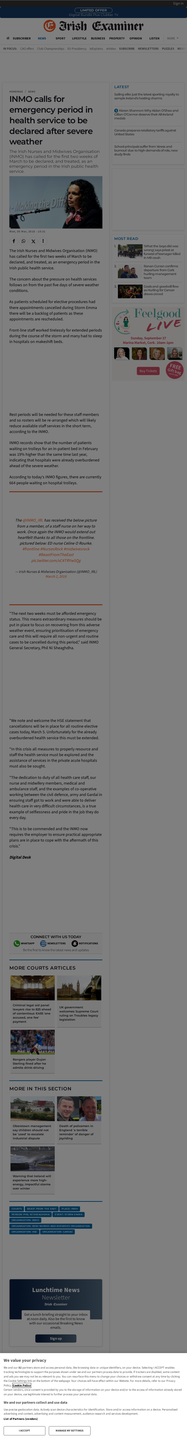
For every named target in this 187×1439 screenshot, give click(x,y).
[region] (93, 1396)
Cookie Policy (22, 1385)
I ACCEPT (24, 1431)
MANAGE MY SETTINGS (69, 1431)
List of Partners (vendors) (21, 1419)
